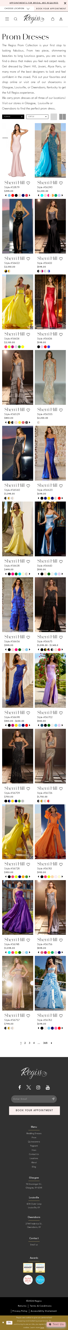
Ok (9, 1323)
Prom (34, 1138)
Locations (34, 1159)
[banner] (34, 19)
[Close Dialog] (3, 1322)
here (42, 1328)
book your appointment (34, 1110)
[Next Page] (51, 1043)
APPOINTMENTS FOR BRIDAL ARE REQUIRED (34, 3)
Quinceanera (34, 1142)
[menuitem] (17, 8)
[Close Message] (65, 3)
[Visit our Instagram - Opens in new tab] (38, 1087)
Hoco (34, 1150)
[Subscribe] (53, 1099)
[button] (7, 19)
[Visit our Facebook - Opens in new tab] (19, 1087)
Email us (34, 1245)
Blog (34, 1167)
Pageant (34, 1146)
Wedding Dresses (34, 1134)
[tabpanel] (9, 195)
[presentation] (17, 150)
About (34, 1163)
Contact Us (34, 1154)
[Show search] (16, 19)
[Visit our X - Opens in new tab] (28, 1087)
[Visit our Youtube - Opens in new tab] (48, 1087)
